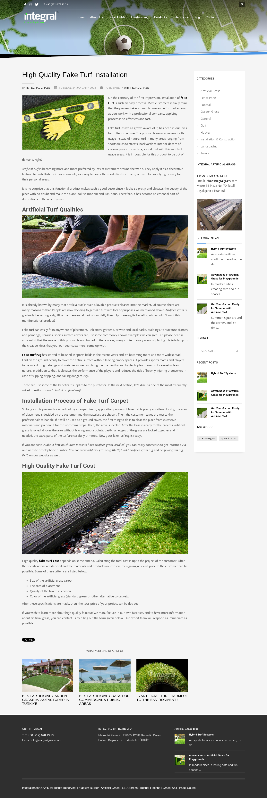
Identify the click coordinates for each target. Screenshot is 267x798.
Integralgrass (30, 787)
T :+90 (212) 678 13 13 (56, 4)
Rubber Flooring (150, 787)
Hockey (206, 132)
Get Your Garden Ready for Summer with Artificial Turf (225, 308)
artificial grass (208, 438)
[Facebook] (25, 4)
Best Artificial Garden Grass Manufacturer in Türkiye (45, 700)
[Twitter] (37, 4)
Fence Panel (209, 98)
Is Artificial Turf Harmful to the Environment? (161, 698)
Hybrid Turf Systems (223, 248)
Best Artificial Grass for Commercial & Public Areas (104, 700)
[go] (237, 351)
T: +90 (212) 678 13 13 (39, 735)
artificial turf (230, 438)
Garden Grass (210, 111)
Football (206, 105)
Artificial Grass (136, 87)
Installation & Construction (218, 139)
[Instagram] (31, 4)
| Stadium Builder (88, 787)
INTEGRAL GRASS (38, 87)
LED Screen (130, 787)
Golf (203, 125)
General (206, 119)
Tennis (205, 153)
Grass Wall (170, 787)
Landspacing (209, 146)
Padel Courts (187, 787)
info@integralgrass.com (221, 181)
